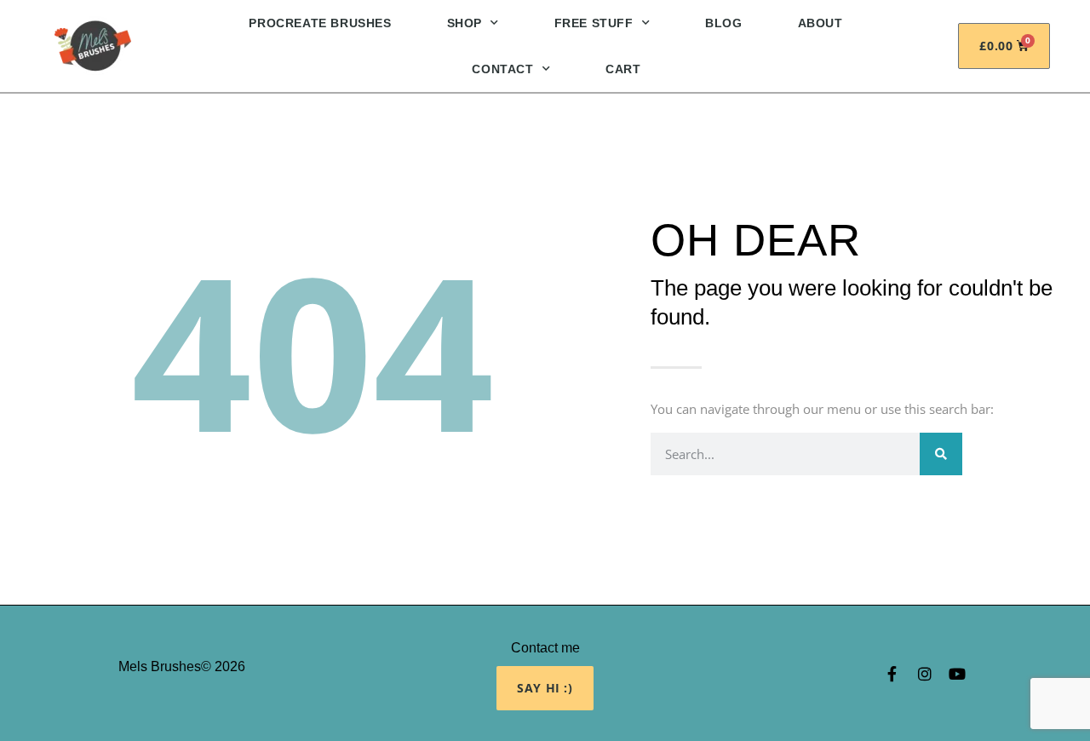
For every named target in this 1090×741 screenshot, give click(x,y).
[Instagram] (924, 673)
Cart (622, 69)
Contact (502, 69)
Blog (723, 23)
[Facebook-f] (892, 673)
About (820, 23)
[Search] (941, 454)
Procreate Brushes (320, 23)
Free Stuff (594, 23)
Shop (464, 23)
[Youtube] (957, 673)
